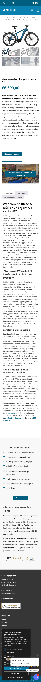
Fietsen (4, 625)
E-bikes (9, 18)
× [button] (28, 631)
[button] (32, 10)
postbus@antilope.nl (8, 593)
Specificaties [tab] (21, 193)
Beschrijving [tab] (8, 193)
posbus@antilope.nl (13, 418)
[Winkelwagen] (37, 10)
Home (4, 18)
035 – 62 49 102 (7, 590)
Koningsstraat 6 (11, 413)
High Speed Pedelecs (20, 18)
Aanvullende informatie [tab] (13, 197)
